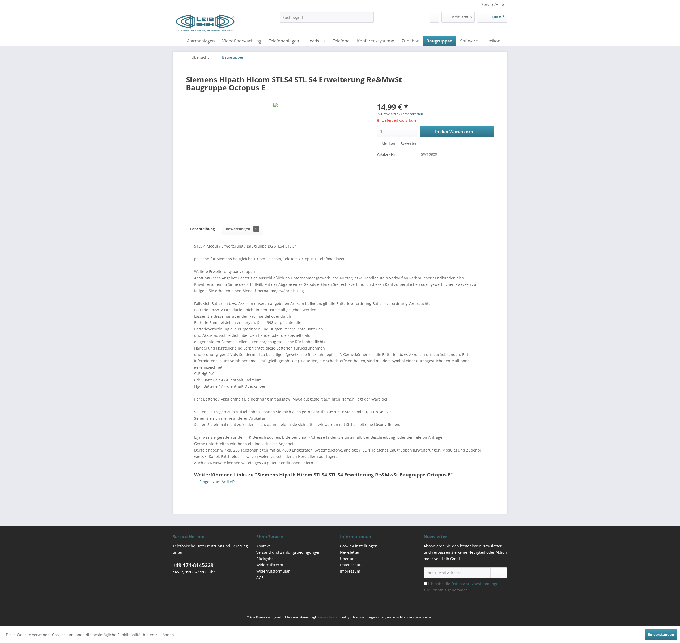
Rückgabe (265, 558)
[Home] (178, 41)
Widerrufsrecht (269, 564)
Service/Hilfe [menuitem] (493, 4)
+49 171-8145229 (193, 565)
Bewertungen (241, 228)
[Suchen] (369, 17)
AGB (260, 577)
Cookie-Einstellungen (358, 545)
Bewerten (409, 143)
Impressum (350, 571)
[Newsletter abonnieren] (498, 572)
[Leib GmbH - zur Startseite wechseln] (205, 22)
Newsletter (349, 552)
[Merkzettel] (434, 17)
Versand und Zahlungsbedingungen (288, 552)
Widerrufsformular (273, 571)
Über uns (348, 558)
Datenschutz (351, 564)
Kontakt (263, 545)
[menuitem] (327, 17)
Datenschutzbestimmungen (476, 583)
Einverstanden (661, 634)
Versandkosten (328, 617)
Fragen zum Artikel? (216, 481)
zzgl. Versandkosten (408, 114)
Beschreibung (202, 228)
